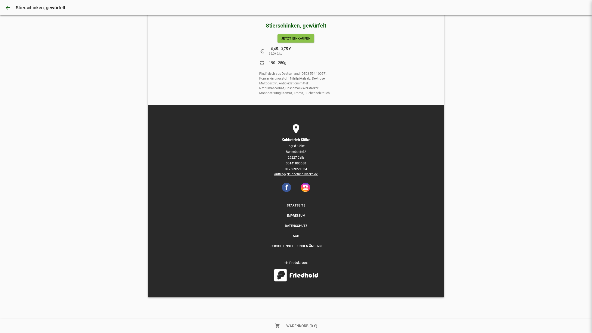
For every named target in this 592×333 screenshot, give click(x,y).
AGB (296, 236)
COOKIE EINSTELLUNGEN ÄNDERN (296, 246)
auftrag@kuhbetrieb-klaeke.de (296, 174)
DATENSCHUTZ (296, 226)
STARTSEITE (296, 205)
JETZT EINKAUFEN (296, 38)
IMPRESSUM (296, 215)
